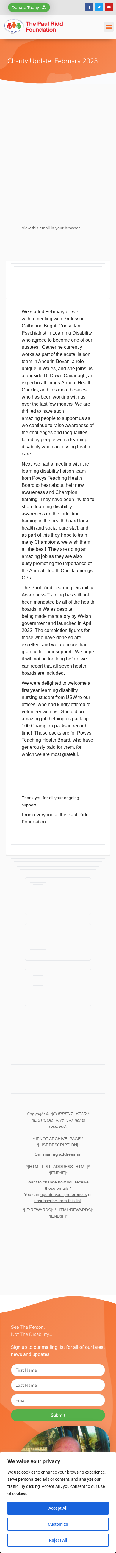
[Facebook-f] (89, 7)
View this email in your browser (51, 227)
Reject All (58, 1540)
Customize (58, 1524)
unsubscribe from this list (57, 1200)
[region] (58, 1502)
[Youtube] (109, 7)
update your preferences (63, 1194)
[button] (109, 27)
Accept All (58, 1508)
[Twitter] (99, 7)
